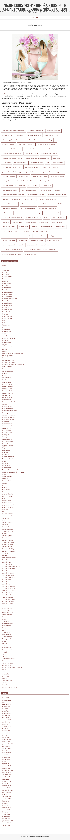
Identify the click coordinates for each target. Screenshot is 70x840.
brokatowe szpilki (44, 85)
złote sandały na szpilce (19, 91)
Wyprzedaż (5, 674)
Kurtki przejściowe (7, 437)
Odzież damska (7, 476)
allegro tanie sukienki (53, 131)
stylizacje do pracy (46, 227)
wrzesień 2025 (6, 720)
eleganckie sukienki (8, 347)
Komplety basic (7, 406)
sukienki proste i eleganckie (41, 231)
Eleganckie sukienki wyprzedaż (11, 153)
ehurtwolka (52, 149)
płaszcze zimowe (7, 496)
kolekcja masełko (7, 386)
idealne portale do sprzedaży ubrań (13, 364)
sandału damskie (7, 514)
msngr (38, 213)
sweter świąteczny (39, 236)
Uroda (4, 669)
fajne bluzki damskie (31, 153)
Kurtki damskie (6, 430)
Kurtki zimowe (6, 443)
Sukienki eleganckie (8, 571)
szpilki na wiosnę (33, 89)
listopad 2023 (6, 768)
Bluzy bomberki (7, 309)
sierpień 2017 (6, 825)
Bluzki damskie (6, 288)
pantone (4, 483)
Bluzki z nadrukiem (8, 305)
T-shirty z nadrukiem (8, 639)
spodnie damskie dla (8, 227)
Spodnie (4, 533)
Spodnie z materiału (8, 551)
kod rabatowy (6, 378)
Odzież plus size (7, 478)
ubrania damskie (32, 245)
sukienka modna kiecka (9, 231)
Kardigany (5, 373)
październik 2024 (7, 744)
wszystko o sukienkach (48, 245)
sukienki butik (24, 231)
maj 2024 (5, 755)
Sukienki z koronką (8, 601)
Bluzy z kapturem (7, 318)
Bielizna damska (7, 277)
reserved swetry (18, 222)
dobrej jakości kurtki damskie (11, 149)
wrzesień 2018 (6, 796)
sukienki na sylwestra (8, 590)
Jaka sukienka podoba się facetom (35, 167)
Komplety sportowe (8, 419)
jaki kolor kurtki (46, 185)
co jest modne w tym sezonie (46, 144)
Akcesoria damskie (8, 268)
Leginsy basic (6, 450)
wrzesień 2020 (6, 792)
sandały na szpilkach (44, 88)
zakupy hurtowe (7, 680)
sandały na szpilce (33, 88)
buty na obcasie (57, 85)
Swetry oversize (7, 615)
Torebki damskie (7, 650)
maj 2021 (5, 783)
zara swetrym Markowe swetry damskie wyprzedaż (41, 249)
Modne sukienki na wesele (10, 470)
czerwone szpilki (43, 86)
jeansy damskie (7, 367)
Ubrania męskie (7, 665)
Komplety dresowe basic (9, 415)
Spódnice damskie (7, 529)
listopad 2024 (6, 742)
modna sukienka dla (26, 204)
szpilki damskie (7, 632)
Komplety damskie (7, 408)
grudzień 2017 (6, 816)
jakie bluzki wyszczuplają (51, 172)
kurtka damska (6, 428)
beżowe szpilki (19, 85)
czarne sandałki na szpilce (9, 86)
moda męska (6, 465)
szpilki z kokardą (49, 89)
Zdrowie (4, 683)
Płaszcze (4, 492)
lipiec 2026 (5, 698)
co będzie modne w (8, 144)
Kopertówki (5, 421)
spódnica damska (7, 522)
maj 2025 (5, 728)
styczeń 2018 (6, 814)
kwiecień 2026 (6, 704)
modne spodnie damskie (10, 208)
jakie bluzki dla (54, 167)
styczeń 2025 (6, 737)
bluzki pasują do (7, 140)
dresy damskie (6, 342)
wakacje (4, 672)
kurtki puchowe (7, 439)
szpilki (7, 89)
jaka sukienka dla (58, 163)
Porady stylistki (6, 500)
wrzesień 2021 (6, 775)
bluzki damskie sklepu (51, 135)
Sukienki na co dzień (8, 586)
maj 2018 (5, 805)
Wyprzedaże (6, 676)
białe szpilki (26, 85)
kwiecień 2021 (6, 785)
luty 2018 (5, 812)
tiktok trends (6, 643)
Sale (3, 511)
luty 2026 (5, 709)
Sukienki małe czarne (8, 577)
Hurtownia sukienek (8, 360)
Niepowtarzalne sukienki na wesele (13, 472)
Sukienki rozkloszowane (9, 595)
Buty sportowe (6, 331)
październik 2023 (7, 770)
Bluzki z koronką (7, 303)
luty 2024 (5, 761)
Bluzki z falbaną (7, 301)
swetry (4, 606)
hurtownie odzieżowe (8, 362)
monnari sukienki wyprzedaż (23, 213)
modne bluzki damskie (43, 204)
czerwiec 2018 (6, 803)
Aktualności (5, 270)
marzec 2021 (6, 788)
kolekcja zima (6, 395)
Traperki (4, 652)
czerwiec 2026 (6, 700)
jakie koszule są (23, 176)
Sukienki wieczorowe (8, 599)
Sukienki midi (6, 582)
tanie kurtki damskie (37, 240)
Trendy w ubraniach (8, 658)
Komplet (4, 404)
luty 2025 (5, 735)
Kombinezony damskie (9, 402)
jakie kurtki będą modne (39, 176)
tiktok (4, 641)
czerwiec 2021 (6, 781)
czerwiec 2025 (6, 726)
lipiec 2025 (5, 724)
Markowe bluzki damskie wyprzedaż (13, 195)
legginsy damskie (7, 446)
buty (51, 85)
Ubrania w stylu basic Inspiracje (12, 667)
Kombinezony (6, 399)
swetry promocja (54, 236)
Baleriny (4, 272)
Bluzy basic (5, 307)
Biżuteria (5, 281)
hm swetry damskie (20, 163)
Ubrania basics (6, 661)
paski (3, 485)
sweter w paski (25, 236)
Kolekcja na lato (7, 389)
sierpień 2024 (6, 748)
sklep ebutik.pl (43, 222)
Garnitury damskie (8, 356)
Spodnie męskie (7, 547)
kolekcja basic (6, 382)
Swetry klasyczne (7, 612)
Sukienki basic (6, 562)
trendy (21, 245)
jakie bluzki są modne (33, 172)
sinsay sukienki (31, 222)
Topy (3, 645)
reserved (5, 509)
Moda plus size (6, 468)
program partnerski (8, 505)
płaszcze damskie (7, 494)
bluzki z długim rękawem (10, 299)
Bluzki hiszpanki (7, 290)
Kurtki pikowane (7, 435)
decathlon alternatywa (9, 338)
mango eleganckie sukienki (29, 190)
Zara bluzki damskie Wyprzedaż (12, 249)
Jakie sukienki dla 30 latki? (24, 181)
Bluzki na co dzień (7, 294)
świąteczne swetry (30, 254)
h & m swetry (6, 163)
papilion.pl (5, 222)
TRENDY (4, 654)
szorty (4, 619)
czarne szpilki (35, 86)
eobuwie (6, 85)
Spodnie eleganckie (8, 542)
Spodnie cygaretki (7, 536)
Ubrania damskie (7, 663)
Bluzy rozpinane (7, 316)
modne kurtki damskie (60, 204)
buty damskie (6, 329)
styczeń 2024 (6, 764)
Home (4, 358)
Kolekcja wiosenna (7, 393)
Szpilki (4, 94)
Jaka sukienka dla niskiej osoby (11, 167)
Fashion (4, 351)
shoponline (5, 518)
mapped (57, 190)
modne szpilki (5, 88)
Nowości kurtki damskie (33, 217)
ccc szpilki (64, 85)
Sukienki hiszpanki (8, 573)
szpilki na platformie (23, 89)
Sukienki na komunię (8, 588)
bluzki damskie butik (34, 135)
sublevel (4, 555)
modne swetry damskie (28, 208)
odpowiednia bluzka (59, 217)
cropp (4, 334)
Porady (4, 498)
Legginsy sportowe (8, 448)
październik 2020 (7, 790)
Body (3, 320)
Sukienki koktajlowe (8, 575)
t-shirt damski (6, 634)
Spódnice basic (6, 527)
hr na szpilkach (53, 86)
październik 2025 (7, 717)
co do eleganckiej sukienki (26, 144)
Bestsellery (5, 274)
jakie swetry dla (33, 185)
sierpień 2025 (6, 722)
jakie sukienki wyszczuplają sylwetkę (13, 185)
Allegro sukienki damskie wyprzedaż (13, 131)
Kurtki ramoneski (7, 441)
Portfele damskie (7, 503)
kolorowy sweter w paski (9, 190)
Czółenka (5, 336)
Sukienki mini (6, 584)
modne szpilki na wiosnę (16, 88)
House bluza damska (36, 163)
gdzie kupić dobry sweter (49, 153)
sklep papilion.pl (55, 88)
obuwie (26, 88)
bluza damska (6, 283)
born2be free (6, 325)
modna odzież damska (9, 204)
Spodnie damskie (7, 538)
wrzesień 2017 (6, 823)
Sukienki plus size (7, 593)
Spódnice (5, 525)
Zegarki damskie (7, 685)
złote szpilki (30, 91)
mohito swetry (6, 213)
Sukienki (4, 560)
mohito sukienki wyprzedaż (47, 208)
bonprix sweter (21, 140)
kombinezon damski (8, 397)
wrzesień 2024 (6, 746)
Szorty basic (6, 621)
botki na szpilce (34, 85)
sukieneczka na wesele (9, 558)
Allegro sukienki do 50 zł (35, 131)
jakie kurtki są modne (57, 176)
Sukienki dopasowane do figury (11, 566)
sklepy (4, 520)
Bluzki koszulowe (7, 292)
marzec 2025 (6, 733)
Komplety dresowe (8, 413)
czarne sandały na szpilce (24, 86)
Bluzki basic (5, 285)
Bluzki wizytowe (7, 296)
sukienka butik (60, 227)
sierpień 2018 (6, 799)
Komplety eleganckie (8, 417)
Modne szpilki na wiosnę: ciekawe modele (17, 83)
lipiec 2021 (5, 779)
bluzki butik (21, 135)
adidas (4, 266)
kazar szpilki (61, 86)
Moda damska (6, 463)
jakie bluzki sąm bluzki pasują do (12, 172)
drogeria (4, 345)
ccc (57, 140)
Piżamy (4, 487)
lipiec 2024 (5, 750)
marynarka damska (8, 457)
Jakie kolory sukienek (8, 176)
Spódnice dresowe (7, 531)
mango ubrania (46, 190)
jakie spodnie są (7, 181)
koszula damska (7, 424)
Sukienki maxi (6, 579)
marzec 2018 (6, 810)
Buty (3, 327)
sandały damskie (7, 516)
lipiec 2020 (5, 794)
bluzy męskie (6, 314)
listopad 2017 (6, 818)
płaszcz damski (6, 489)
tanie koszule (23, 240)
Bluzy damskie (6, 312)
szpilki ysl (41, 89)
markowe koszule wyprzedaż (57, 195)
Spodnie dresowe (7, 540)
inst (47, 163)
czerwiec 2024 (6, 753)
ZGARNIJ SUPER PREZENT (9, 687)
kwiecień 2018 (6, 807)
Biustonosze (6, 279)
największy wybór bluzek (51, 213)
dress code (41, 149)
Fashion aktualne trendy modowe (12, 353)
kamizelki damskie (7, 371)
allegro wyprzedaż (8, 135)
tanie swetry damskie (8, 245)
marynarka (5, 454)
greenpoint (56, 158)
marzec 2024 (6, 759)
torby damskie (6, 647)
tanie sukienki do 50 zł (54, 240)
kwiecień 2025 (6, 731)
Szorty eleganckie (7, 628)
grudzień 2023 (6, 766)
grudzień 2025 (6, 713)
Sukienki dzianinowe (8, 568)
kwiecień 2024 (6, 757)
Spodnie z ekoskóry (8, 549)
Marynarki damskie (8, 459)
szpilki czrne (13, 89)
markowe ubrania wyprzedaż (47, 199)
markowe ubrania (29, 199)
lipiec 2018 (5, 801)
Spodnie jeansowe (7, 544)
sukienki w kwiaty (7, 597)
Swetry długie (6, 610)
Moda (4, 461)
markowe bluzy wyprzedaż (36, 195)
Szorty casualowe (7, 623)
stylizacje (34, 227)
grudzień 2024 (6, 739)
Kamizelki (5, 369)
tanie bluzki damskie (8, 240)
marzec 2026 (6, 706)
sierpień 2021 (6, 777)
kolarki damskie (7, 380)
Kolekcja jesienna (7, 384)
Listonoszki (5, 452)
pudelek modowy (7, 507)
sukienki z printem (8, 604)
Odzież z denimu (7, 481)
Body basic (5, 323)
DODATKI (5, 340)
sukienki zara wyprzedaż (9, 236)
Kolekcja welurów (7, 391)
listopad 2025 (6, 715)
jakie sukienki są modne (43, 181)
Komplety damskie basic (9, 410)
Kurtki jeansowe (7, 432)
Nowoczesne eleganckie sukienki (12, 217)
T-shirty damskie (7, 637)
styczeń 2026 (6, 711)
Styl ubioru (5, 553)
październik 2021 (7, 772)
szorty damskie (6, 626)
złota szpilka (58, 89)
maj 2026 (5, 702)
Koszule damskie (7, 426)
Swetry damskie (7, 608)
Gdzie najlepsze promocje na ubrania (37, 158)
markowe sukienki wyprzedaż (11, 199)
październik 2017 (7, 821)
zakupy (4, 678)
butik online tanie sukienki (37, 140)
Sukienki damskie (7, 564)
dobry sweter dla (29, 149)
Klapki (4, 375)
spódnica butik (23, 227)
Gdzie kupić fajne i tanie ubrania (12, 158)
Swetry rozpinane (7, 617)
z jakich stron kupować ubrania (12, 254)
